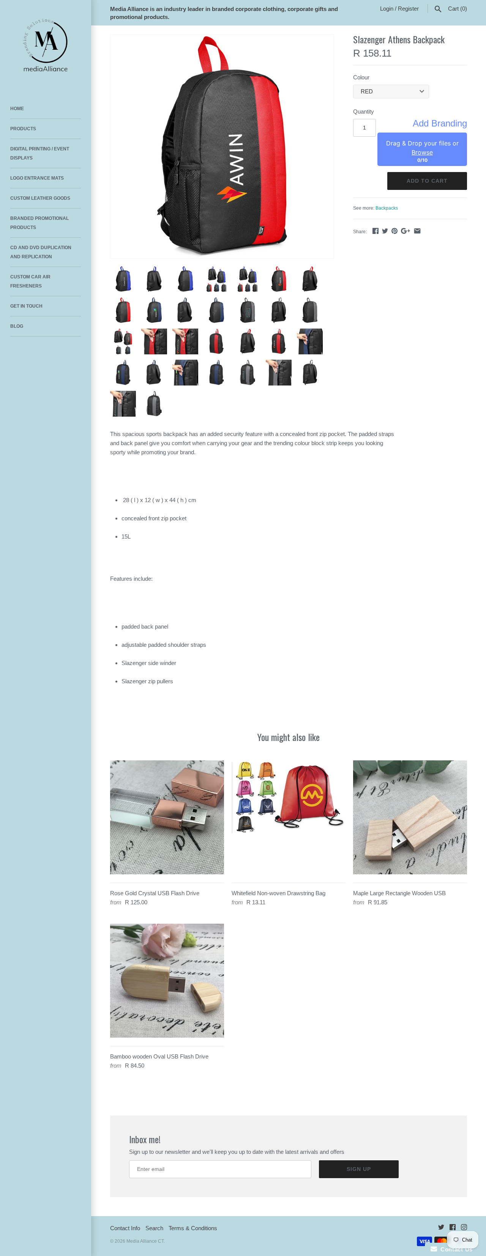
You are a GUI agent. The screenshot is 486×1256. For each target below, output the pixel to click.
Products (23, 128)
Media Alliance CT (145, 1241)
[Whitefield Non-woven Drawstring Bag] (289, 817)
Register (408, 8)
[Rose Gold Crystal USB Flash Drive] (167, 817)
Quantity (363, 111)
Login (386, 8)
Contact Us (455, 1249)
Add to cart (427, 181)
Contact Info (125, 1228)
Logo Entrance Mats (37, 178)
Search (154, 1228)
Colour (361, 77)
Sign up (359, 1169)
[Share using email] (417, 231)
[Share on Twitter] (385, 231)
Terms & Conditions (193, 1228)
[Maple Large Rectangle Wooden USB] (410, 817)
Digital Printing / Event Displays (39, 153)
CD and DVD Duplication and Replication (40, 252)
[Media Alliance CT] (45, 45)
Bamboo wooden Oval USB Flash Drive (159, 1056)
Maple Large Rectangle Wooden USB (399, 893)
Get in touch (26, 306)
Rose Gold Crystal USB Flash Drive (154, 893)
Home (17, 108)
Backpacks (387, 208)
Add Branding (440, 123)
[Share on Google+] (405, 231)
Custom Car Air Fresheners (30, 281)
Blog (16, 326)
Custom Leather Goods (40, 198)
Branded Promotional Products (39, 223)
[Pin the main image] (394, 231)
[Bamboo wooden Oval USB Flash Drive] (167, 981)
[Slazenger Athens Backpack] (222, 146)
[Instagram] (464, 1228)
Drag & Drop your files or (422, 147)
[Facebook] (453, 1228)
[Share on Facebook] (375, 231)
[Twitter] (441, 1228)
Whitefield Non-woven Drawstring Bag (278, 893)
